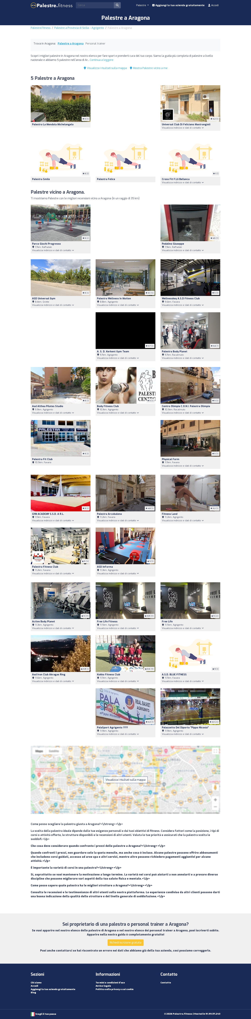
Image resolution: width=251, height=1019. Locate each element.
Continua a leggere (101, 60)
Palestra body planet (174, 351)
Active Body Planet (43, 621)
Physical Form (170, 459)
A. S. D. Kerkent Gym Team (113, 351)
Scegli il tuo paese (45, 1014)
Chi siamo (36, 982)
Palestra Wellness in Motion (114, 298)
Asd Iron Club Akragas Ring (48, 674)
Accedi (215, 5)
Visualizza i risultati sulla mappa (106, 68)
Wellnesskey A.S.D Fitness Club (181, 298)
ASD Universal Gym (43, 298)
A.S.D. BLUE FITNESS (174, 674)
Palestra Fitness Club (45, 566)
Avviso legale (103, 985)
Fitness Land (169, 514)
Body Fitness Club (108, 406)
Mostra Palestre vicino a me (150, 68)
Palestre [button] (141, 5)
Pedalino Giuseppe (173, 243)
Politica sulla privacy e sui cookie (115, 989)
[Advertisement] (125, 110)
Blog (33, 992)
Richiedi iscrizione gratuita (125, 942)
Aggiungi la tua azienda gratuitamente (180, 5)
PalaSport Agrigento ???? (112, 727)
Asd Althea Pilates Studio (47, 406)
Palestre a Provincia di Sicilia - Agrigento (79, 28)
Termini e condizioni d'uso (110, 982)
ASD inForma (105, 566)
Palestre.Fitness (41, 28)
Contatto (166, 982)
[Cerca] (117, 5)
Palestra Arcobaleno (109, 514)
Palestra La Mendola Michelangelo (53, 124)
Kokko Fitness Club (108, 674)
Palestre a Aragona (70, 43)
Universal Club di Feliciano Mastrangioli (186, 124)
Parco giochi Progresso (46, 243)
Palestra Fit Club (42, 459)
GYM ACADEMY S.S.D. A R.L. (48, 514)
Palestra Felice (106, 179)
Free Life (167, 621)
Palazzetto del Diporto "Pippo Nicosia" (185, 727)
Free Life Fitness (107, 621)
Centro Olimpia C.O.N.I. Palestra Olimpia (186, 406)
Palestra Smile (41, 179)
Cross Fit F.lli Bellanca (176, 179)
